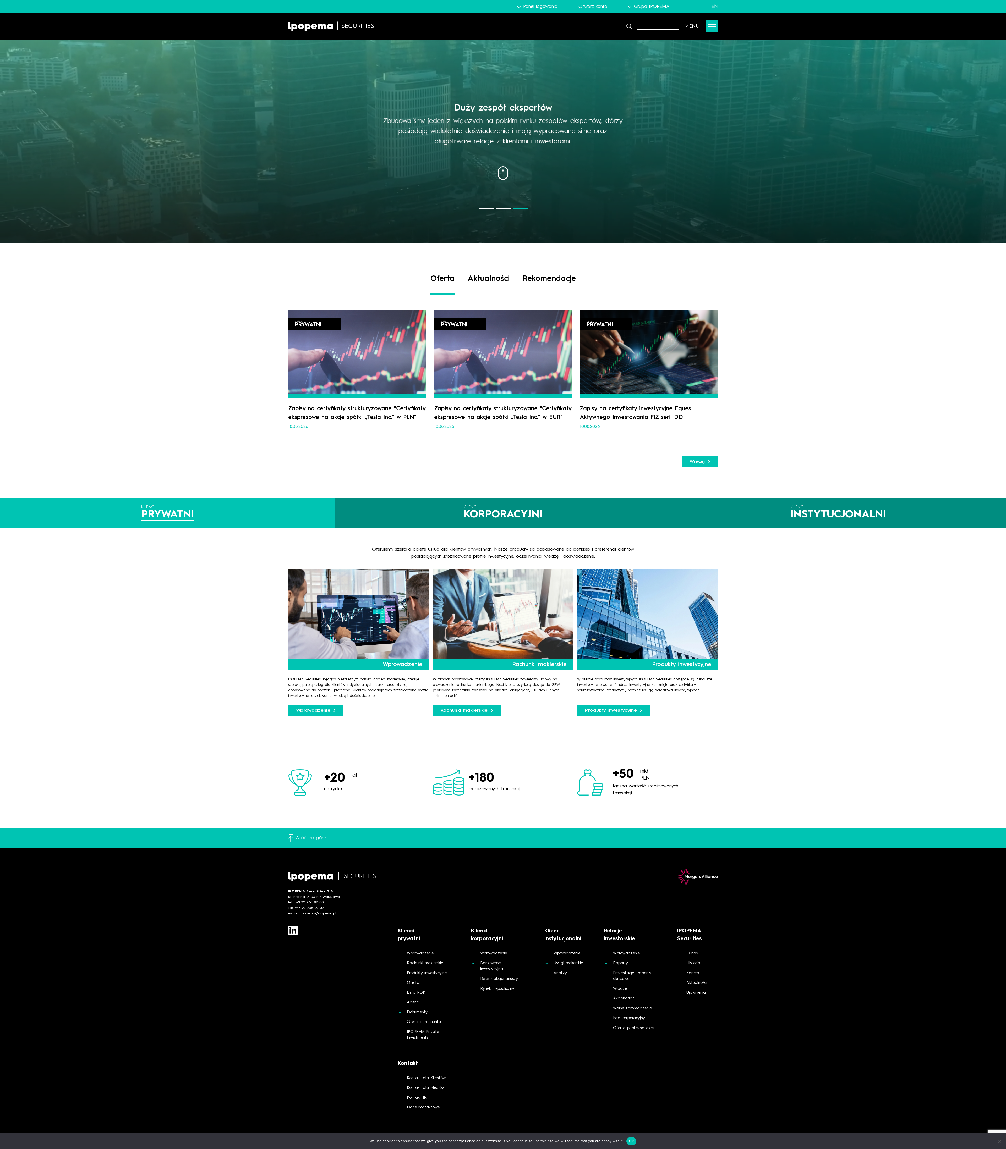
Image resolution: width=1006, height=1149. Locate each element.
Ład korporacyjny (629, 1018)
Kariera (692, 973)
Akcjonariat (623, 999)
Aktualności (696, 983)
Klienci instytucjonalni (562, 935)
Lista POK (416, 993)
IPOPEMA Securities (689, 935)
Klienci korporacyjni (487, 935)
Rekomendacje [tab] (549, 279)
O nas (692, 953)
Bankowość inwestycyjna (491, 966)
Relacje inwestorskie (619, 935)
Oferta (413, 983)
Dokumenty (417, 1012)
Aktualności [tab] (489, 279)
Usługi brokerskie (568, 963)
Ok (631, 1141)
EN (715, 6)
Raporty (620, 963)
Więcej (697, 461)
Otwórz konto (592, 6)
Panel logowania (540, 6)
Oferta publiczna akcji (633, 1028)
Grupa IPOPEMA (652, 6)
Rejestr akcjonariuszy (499, 979)
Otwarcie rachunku (424, 1022)
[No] (999, 1141)
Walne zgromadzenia (632, 1008)
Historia (693, 963)
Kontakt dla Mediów (426, 1088)
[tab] (167, 513)
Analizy (560, 973)
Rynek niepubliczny (497, 989)
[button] (486, 208)
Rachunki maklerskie (425, 963)
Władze (620, 989)
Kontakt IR (417, 1098)
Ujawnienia (696, 993)
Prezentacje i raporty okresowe (632, 976)
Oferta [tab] (442, 279)
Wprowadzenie (420, 953)
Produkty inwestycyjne (427, 973)
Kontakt (408, 1063)
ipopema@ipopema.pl (318, 913)
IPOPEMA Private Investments (423, 1035)
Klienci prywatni (409, 935)
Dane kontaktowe (423, 1107)
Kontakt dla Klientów (426, 1078)
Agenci (413, 1002)
